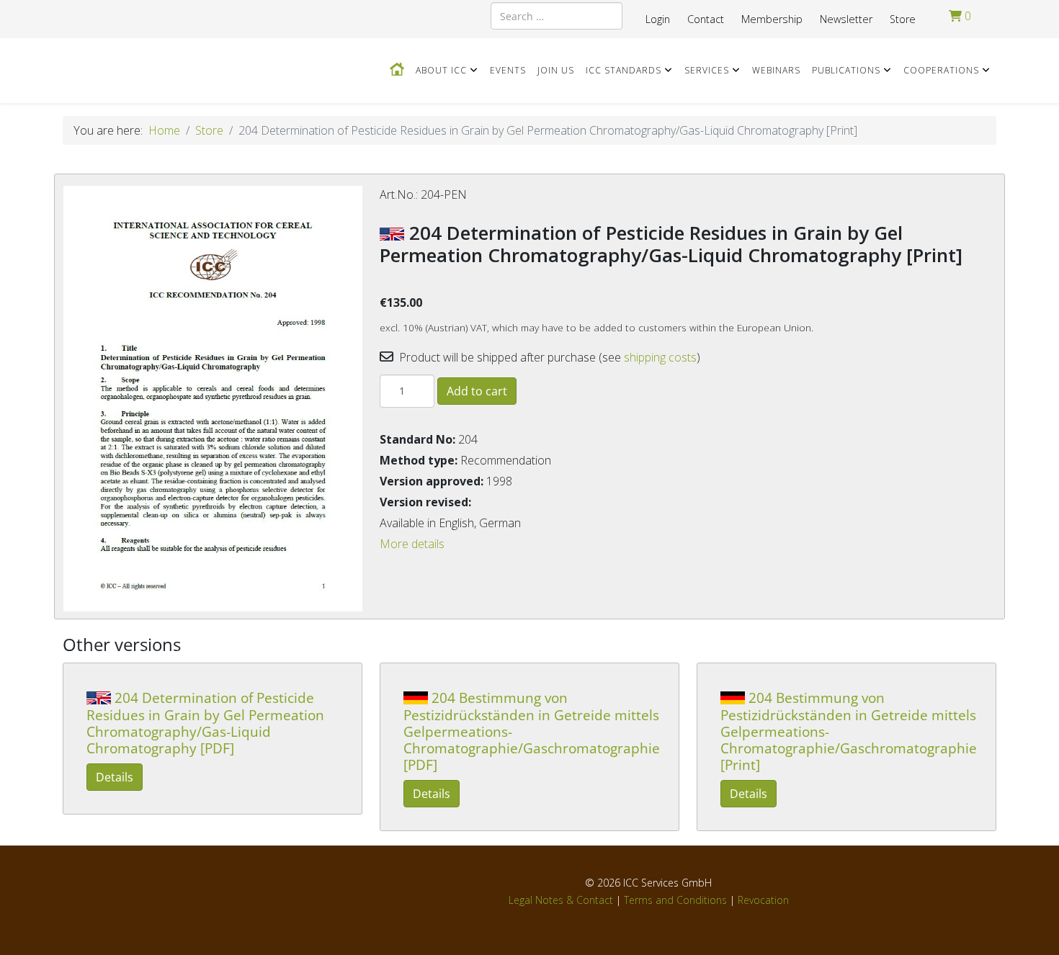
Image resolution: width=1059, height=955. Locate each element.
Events (508, 70)
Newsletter (846, 19)
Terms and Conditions (675, 900)
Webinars (776, 70)
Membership (772, 19)
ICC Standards (623, 70)
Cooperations (941, 70)
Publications (846, 70)
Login (657, 19)
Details (114, 777)
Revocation (763, 900)
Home (164, 130)
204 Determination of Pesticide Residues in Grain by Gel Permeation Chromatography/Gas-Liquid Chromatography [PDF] (205, 723)
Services (706, 70)
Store (903, 19)
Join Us (555, 70)
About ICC (441, 70)
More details (412, 544)
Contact (705, 19)
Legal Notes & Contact (561, 900)
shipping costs (660, 357)
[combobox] (556, 16)
